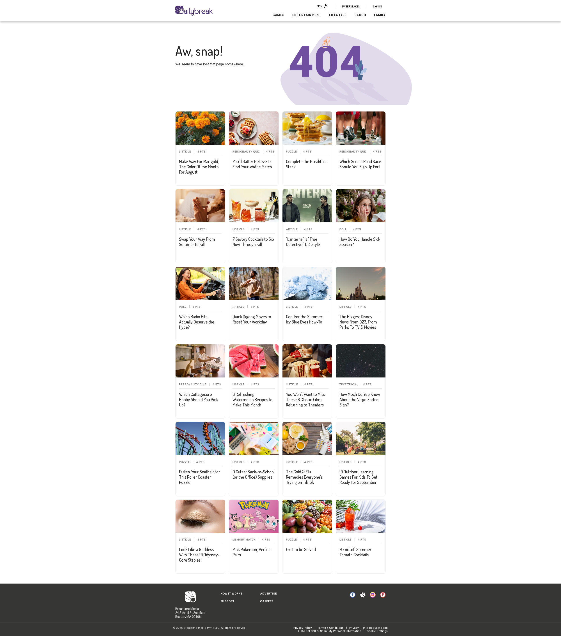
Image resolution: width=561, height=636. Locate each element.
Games (278, 15)
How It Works (231, 593)
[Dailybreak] (194, 11)
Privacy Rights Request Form (368, 627)
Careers (266, 601)
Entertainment (306, 15)
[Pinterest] (383, 594)
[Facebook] (352, 594)
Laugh (360, 15)
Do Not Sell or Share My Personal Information (331, 631)
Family (380, 15)
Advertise (268, 593)
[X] (363, 594)
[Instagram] (373, 594)
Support (227, 601)
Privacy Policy (302, 627)
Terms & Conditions (331, 627)
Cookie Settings (377, 631)
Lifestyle (338, 15)
